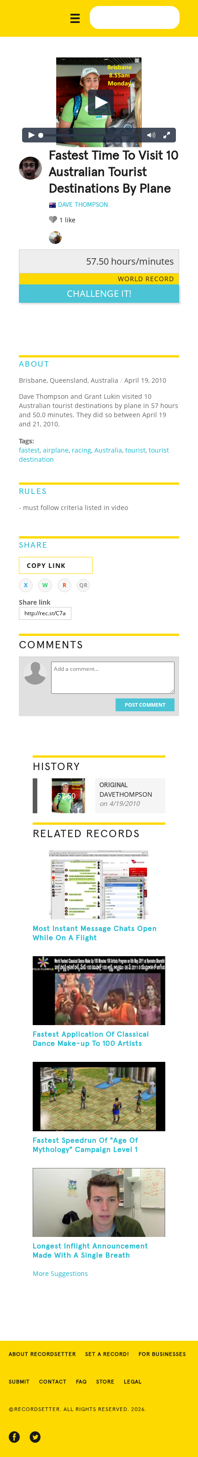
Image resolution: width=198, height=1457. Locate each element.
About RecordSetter (42, 1354)
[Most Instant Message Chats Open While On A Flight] (99, 884)
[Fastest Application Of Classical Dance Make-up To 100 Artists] (99, 991)
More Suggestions (60, 1273)
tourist (135, 450)
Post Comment (145, 704)
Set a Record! (107, 1354)
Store (105, 1382)
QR (83, 585)
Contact (53, 1382)
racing (81, 450)
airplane (56, 450)
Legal (133, 1382)
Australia (108, 450)
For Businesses (162, 1354)
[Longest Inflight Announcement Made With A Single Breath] (99, 1202)
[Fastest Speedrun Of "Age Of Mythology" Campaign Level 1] (99, 1096)
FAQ (81, 1382)
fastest (29, 450)
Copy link (46, 565)
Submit (19, 1382)
